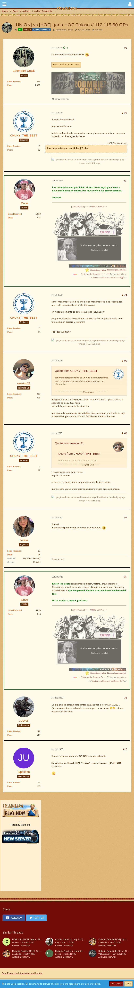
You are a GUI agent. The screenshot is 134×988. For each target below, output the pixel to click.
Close (128, 983)
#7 (125, 517)
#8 (125, 577)
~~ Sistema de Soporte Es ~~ (92, 274)
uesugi (58, 954)
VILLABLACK (104, 954)
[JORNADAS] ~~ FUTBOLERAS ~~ (89, 206)
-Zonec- (15, 942)
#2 (125, 113)
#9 (125, 698)
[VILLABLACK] (92, 954)
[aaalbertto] (92, 942)
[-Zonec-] (6, 942)
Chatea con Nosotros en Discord (106, 277)
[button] (4, 4)
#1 (125, 48)
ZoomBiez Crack (64, 29)
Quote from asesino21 (69, 443)
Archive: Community (21, 945)
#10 (125, 749)
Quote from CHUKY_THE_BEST (76, 370)
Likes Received (14, 81)
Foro (124, 274)
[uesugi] (49, 954)
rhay (57, 942)
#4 (125, 295)
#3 (125, 180)
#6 (125, 433)
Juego (119, 274)
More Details (116, 983)
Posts (9, 85)
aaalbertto (102, 942)
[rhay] (49, 942)
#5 (125, 360)
